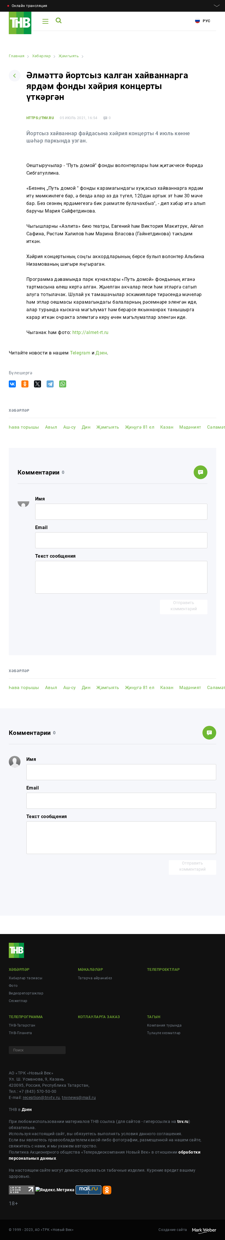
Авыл (51, 427)
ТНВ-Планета (20, 1033)
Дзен (101, 353)
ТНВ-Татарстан (22, 1025)
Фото (13, 986)
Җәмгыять (107, 427)
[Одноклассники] (24, 383)
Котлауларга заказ (99, 1017)
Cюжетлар (18, 1001)
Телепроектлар (163, 969)
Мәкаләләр (90, 969)
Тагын (153, 1017)
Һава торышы (24, 427)
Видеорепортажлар (26, 993)
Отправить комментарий (184, 605)
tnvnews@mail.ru (79, 1097)
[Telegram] (50, 383)
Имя (40, 499)
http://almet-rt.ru (90, 332)
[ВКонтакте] (12, 383)
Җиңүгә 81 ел (139, 427)
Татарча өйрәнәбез (95, 978)
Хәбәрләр (19, 969)
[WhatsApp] (62, 383)
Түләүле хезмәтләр (163, 1033)
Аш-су (69, 427)
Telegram (80, 353)
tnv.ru (183, 1121)
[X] (37, 383)
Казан (166, 427)
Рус (206, 21)
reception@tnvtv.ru (41, 1097)
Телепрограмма (26, 1017)
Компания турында (164, 1025)
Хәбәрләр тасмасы (25, 978)
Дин (86, 427)
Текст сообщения (55, 556)
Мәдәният (190, 427)
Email (41, 527)
